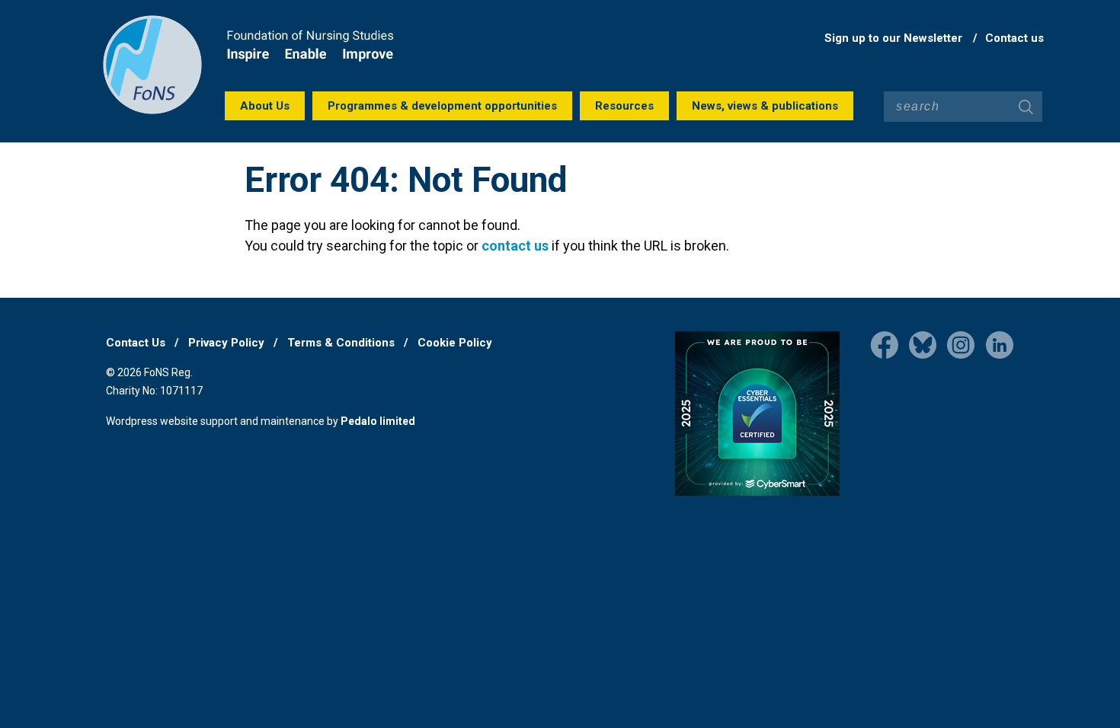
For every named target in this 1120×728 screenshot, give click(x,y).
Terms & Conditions (341, 343)
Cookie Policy (455, 343)
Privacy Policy (226, 343)
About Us (265, 106)
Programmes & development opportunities (442, 106)
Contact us (1014, 38)
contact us (515, 246)
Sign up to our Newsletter (893, 38)
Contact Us (135, 343)
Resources (624, 106)
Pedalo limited (378, 421)
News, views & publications (765, 106)
